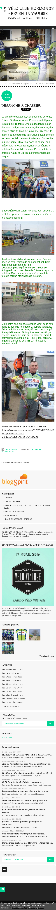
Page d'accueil (29, 84)
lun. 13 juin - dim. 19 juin (12, 688)
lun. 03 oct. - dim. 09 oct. (12, 680)
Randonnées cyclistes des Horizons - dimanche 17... (27, 843)
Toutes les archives (10, 706)
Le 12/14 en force (12, 84)
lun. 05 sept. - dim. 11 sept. (13, 684)
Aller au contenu (8, 2)
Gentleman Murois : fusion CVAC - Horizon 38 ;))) (27, 773)
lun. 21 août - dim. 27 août (13, 669)
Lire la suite (7, 737)
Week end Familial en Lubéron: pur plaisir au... (25, 800)
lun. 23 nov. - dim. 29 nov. (12, 702)
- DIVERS (9, 497)
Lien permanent (11, 449)
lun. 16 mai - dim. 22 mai (12, 691)
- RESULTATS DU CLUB (14, 511)
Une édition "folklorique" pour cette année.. (23, 833)
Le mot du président (46, 84)
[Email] (4, 869)
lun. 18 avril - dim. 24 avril (12, 695)
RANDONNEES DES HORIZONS (18, 519)
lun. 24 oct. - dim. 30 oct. (12, 673)
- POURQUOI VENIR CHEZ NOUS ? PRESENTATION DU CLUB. (27, 506)
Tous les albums (46, 656)
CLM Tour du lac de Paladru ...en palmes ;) (23, 782)
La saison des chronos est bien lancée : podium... (26, 791)
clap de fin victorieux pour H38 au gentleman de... (26, 764)
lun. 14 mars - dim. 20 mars (13, 698)
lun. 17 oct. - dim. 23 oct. (12, 677)
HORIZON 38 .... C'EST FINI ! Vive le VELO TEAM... (27, 754)
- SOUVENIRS (10, 515)
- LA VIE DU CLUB (12, 501)
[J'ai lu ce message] (53, 903)
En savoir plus (35, 908)
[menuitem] (13, 83)
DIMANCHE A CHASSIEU (21, 105)
